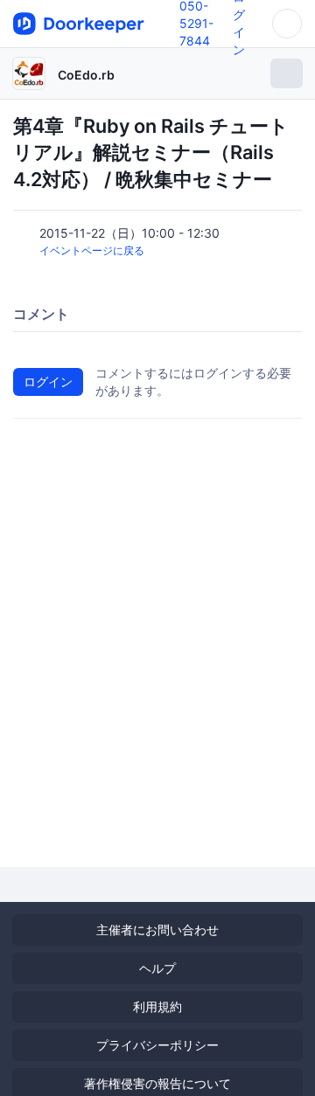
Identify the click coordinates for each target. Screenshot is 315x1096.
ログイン (48, 381)
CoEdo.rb (86, 74)
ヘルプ (157, 968)
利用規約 (157, 1006)
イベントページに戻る (91, 250)
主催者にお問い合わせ (157, 929)
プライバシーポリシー (157, 1044)
